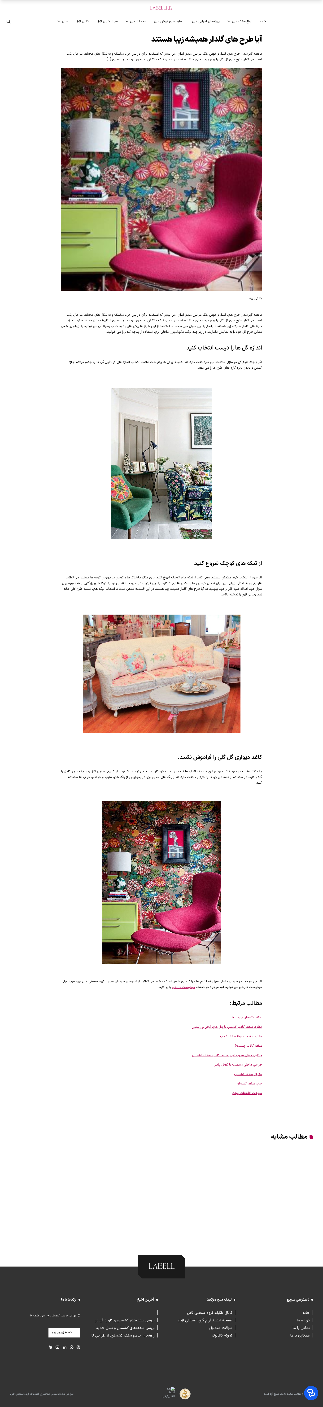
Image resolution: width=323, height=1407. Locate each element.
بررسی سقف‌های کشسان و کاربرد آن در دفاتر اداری (125, 1320)
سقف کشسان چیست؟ (246, 1017)
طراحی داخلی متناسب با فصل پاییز (238, 1064)
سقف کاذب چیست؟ (248, 1045)
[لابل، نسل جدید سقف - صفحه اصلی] (161, 8)
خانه (263, 21)
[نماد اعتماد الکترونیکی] (160, 1394)
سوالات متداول (220, 1327)
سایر (65, 21)
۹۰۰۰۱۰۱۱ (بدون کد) (63, 1333)
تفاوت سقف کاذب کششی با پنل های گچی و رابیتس (227, 1026)
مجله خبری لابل (107, 21)
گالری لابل (82, 21)
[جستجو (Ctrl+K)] (8, 21)
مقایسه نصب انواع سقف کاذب (241, 1036)
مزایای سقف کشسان (248, 1074)
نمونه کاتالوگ (222, 1335)
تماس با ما (301, 1327)
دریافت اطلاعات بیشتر (247, 1093)
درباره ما (303, 1320)
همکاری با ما (300, 1335)
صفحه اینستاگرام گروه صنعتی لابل (205, 1320)
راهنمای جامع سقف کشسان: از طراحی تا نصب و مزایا (123, 1335)
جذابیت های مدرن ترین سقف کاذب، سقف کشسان (227, 1055)
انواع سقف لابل (242, 21)
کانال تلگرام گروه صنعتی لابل (209, 1312)
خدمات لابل (138, 21)
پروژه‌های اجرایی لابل (206, 21)
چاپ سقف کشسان (249, 1083)
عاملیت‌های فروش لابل (169, 21)
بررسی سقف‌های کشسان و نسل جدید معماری (125, 1327)
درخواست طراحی (183, 987)
